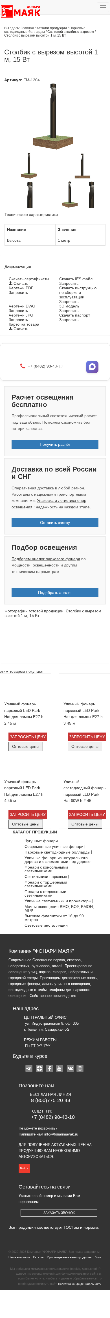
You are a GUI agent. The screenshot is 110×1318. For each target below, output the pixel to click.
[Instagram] (80, 1069)
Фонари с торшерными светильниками (46, 884)
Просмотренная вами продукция (69, 1257)
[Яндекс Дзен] (39, 1069)
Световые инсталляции (46, 925)
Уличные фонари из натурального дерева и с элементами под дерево (58, 859)
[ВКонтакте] (70, 1069)
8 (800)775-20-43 (50, 1100)
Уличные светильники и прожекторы (58, 901)
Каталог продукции (52, 28)
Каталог (38, 1257)
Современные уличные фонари (54, 846)
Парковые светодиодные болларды (44, 29)
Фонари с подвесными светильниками (45, 893)
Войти (24, 1168)
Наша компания (19, 1257)
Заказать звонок (59, 1213)
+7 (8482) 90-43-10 (53, 1117)
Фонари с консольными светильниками (46, 869)
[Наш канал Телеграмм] (29, 1069)
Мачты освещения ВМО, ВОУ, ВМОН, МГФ (59, 908)
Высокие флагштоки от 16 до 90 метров (54, 918)
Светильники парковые (46, 876)
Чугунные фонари (41, 841)
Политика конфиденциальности (80, 1283)
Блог (98, 1257)
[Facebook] (49, 1069)
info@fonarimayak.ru (61, 1134)
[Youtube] (60, 1069)
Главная (27, 28)
